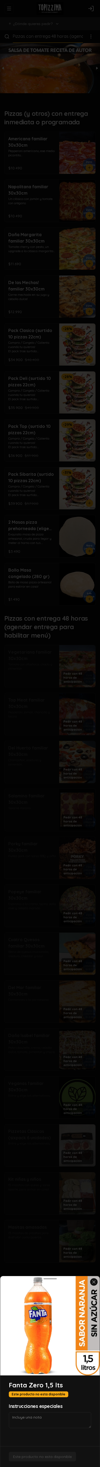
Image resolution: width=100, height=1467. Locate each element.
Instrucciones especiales (35, 1406)
